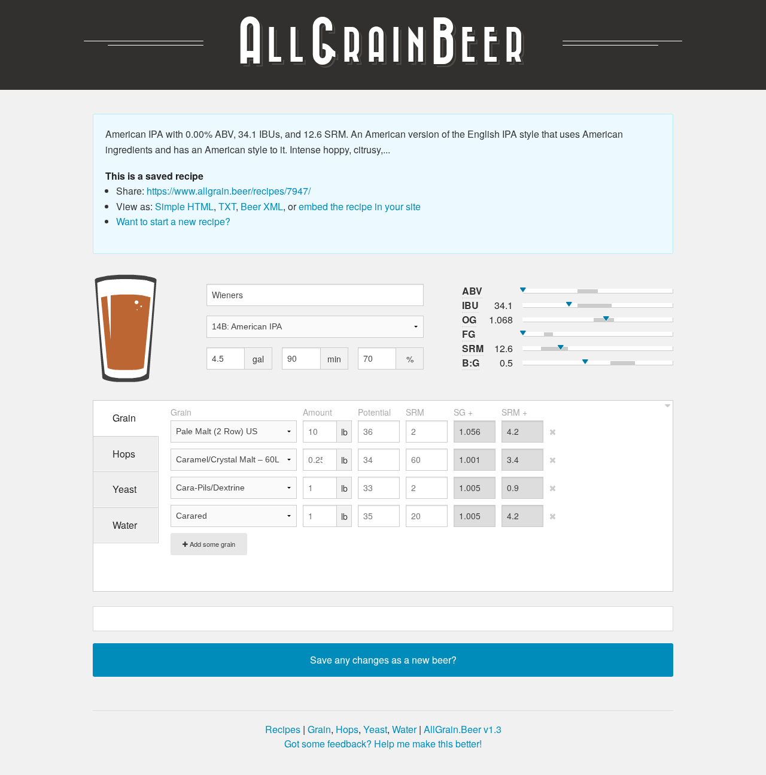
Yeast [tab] (124, 489)
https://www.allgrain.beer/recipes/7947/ (229, 191)
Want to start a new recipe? (173, 221)
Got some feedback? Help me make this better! (383, 743)
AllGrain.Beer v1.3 (462, 729)
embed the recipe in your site (360, 206)
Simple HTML (184, 206)
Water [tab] (125, 525)
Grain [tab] (124, 418)
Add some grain (211, 544)
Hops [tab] (124, 454)
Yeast (375, 729)
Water (404, 729)
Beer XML (262, 206)
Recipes (282, 729)
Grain (319, 729)
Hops (347, 729)
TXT (227, 206)
